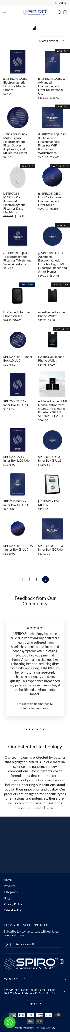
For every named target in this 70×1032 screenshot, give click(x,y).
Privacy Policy (13, 904)
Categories (11, 892)
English (32, 1003)
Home (8, 879)
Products (9, 886)
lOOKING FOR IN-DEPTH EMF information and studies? (30, 992)
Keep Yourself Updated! (27, 925)
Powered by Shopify (46, 1028)
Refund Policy (13, 910)
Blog (7, 898)
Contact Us (15, 979)
